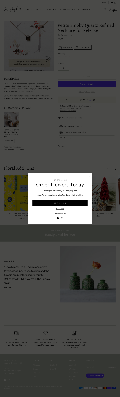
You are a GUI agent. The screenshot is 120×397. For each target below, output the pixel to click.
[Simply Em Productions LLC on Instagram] (61, 218)
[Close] (89, 176)
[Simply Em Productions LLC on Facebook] (58, 218)
